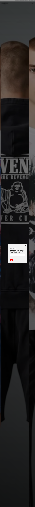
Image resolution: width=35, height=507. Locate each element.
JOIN (11, 260)
